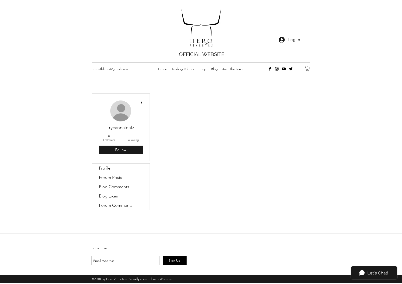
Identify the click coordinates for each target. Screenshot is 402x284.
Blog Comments (114, 186)
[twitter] (290, 69)
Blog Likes (108, 196)
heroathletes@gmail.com (110, 69)
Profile (105, 168)
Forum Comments (116, 205)
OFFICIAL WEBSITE (201, 54)
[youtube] (283, 69)
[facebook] (270, 69)
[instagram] (277, 69)
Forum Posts (110, 177)
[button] (307, 69)
